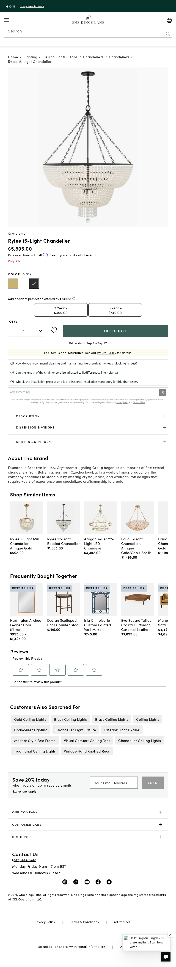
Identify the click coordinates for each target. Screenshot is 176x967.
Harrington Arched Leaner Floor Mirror (25, 625)
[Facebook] (99, 881)
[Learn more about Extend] (73, 298)
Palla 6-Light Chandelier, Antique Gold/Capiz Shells (136, 545)
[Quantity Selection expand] (41, 331)
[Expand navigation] (10, 19)
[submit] (168, 34)
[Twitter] (110, 881)
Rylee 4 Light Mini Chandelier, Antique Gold (25, 543)
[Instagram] (65, 881)
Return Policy (106, 353)
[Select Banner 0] (7, 6)
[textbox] (26, 331)
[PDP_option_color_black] (34, 284)
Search (15, 31)
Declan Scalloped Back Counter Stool (63, 622)
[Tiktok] (76, 881)
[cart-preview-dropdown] (169, 20)
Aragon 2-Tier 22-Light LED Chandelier (99, 543)
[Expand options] (164, 416)
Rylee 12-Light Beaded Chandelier (63, 541)
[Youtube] (88, 881)
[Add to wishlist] (54, 330)
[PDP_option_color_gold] (13, 284)
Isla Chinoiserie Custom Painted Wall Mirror (97, 625)
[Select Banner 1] (10, 6)
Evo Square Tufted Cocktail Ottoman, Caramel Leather (136, 625)
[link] (88, 416)
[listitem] (30, 719)
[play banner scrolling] (14, 6)
